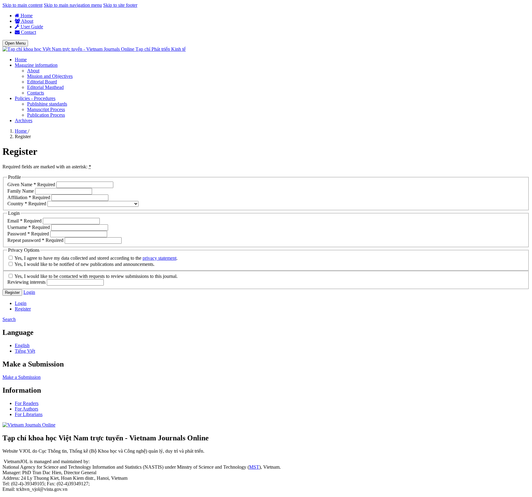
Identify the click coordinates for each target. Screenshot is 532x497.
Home (26, 15)
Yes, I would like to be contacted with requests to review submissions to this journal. (96, 276)
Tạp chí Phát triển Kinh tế (160, 49)
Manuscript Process (46, 109)
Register (12, 292)
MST (254, 467)
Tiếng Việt (25, 351)
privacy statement (159, 258)
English (22, 345)
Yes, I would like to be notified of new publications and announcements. (84, 264)
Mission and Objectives (50, 76)
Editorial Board (42, 81)
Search (9, 319)
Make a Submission (21, 377)
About (26, 21)
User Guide (31, 26)
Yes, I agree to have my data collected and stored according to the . (96, 258)
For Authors (26, 408)
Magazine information (36, 65)
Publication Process (46, 115)
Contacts (35, 92)
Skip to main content (22, 5)
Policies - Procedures (35, 98)
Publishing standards (47, 103)
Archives (23, 120)
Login (29, 292)
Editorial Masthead (45, 87)
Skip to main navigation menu (73, 5)
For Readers (26, 403)
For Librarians (28, 414)
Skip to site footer (120, 5)
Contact (28, 32)
